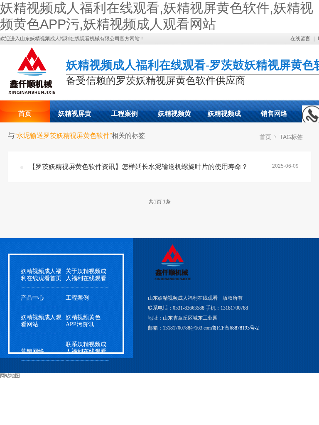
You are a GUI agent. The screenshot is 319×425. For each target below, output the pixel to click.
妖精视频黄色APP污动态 (174, 116)
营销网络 (32, 351)
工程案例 (124, 113)
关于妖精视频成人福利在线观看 (86, 274)
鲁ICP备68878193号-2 (235, 328)
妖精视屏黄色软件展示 (74, 116)
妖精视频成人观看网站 (224, 116)
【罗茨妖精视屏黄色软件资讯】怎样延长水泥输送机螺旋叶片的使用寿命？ (138, 166)
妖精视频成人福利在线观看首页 (41, 274)
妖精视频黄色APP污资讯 (83, 320)
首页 (25, 113)
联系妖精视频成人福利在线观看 (86, 347)
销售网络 (274, 113)
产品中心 (32, 298)
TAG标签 (291, 137)
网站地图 (10, 376)
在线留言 (300, 39)
